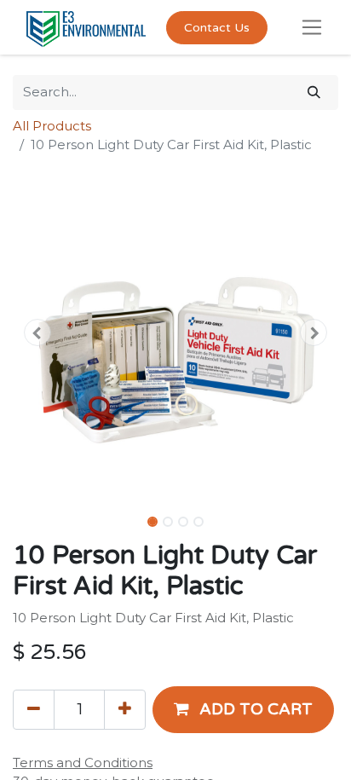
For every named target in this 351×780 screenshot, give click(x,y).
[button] (37, 332)
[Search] (314, 92)
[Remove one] (34, 709)
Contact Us (217, 27)
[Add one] (125, 709)
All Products (52, 126)
